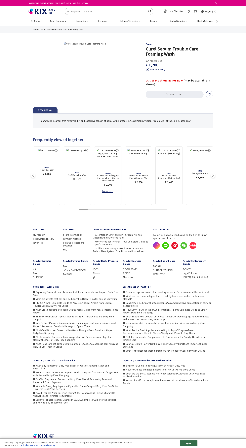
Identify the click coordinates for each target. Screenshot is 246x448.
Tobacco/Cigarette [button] (129, 20)
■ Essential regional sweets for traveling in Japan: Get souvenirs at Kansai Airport (166, 292)
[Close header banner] (216, 3)
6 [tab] (127, 209)
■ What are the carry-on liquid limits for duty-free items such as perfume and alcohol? (164, 297)
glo (94, 277)
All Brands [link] (35, 20)
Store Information (72, 234)
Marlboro (128, 277)
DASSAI (157, 266)
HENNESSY (159, 274)
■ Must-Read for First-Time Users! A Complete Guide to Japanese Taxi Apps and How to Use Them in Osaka (75, 345)
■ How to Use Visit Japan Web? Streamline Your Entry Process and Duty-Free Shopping (164, 325)
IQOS (96, 269)
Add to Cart (176, 94)
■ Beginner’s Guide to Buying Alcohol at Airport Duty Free (154, 365)
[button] (173, 11)
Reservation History (43, 238)
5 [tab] (118, 209)
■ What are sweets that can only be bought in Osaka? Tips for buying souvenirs (75, 299)
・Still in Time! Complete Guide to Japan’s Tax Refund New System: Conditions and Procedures (118, 250)
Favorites (38, 242)
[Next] (215, 21)
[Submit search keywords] (149, 11)
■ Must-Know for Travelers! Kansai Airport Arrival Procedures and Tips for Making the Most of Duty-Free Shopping (72, 338)
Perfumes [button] (103, 20)
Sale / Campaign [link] (58, 20)
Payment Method (72, 238)
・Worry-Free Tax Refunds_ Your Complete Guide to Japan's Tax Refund (120, 243)
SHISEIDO (38, 277)
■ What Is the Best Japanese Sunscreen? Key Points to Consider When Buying (164, 350)
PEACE (126, 273)
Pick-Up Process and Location (74, 244)
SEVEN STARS (130, 269)
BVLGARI (67, 274)
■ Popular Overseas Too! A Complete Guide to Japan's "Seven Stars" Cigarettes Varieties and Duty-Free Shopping (75, 374)
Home (35, 29)
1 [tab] (83, 209)
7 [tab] (136, 209)
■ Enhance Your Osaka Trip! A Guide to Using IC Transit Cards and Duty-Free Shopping (73, 318)
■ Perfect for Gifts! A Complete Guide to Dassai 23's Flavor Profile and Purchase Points (165, 382)
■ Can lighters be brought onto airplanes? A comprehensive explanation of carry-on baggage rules (167, 304)
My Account (39, 234)
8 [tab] (145, 209)
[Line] (165, 248)
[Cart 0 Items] (195, 11)
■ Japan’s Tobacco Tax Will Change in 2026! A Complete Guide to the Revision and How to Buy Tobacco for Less (74, 401)
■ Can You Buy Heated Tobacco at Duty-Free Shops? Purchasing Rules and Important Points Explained (72, 380)
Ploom (96, 273)
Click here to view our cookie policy (38, 445)
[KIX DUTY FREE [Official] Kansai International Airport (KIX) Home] (42, 11)
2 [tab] (92, 209)
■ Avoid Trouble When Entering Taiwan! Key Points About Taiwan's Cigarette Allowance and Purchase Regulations (74, 394)
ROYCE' (187, 269)
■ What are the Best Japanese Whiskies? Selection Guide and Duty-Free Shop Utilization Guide (164, 375)
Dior (35, 273)
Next (213, 175)
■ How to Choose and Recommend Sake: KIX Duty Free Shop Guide (159, 369)
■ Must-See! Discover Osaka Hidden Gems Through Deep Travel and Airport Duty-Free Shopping (73, 331)
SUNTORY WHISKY (163, 270)
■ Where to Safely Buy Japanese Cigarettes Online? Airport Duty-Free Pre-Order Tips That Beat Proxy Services (75, 387)
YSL (35, 269)
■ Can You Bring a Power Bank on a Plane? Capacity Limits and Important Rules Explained (165, 345)
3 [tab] (101, 209)
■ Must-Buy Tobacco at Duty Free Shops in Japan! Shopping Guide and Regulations (71, 367)
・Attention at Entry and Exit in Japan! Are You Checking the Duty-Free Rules (117, 236)
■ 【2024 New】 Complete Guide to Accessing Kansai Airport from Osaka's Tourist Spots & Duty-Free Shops (72, 304)
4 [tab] (109, 209)
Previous (33, 175)
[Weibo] (174, 248)
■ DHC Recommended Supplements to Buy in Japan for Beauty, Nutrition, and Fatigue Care (165, 338)
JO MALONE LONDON (74, 270)
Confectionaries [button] (177, 20)
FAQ (65, 249)
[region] (123, 443)
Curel (149, 44)
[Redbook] (192, 248)
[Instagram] (156, 248)
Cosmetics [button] (81, 20)
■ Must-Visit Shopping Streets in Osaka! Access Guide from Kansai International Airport (75, 311)
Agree (188, 443)
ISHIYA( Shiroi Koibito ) (195, 277)
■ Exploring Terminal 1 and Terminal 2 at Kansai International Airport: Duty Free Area (75, 293)
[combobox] (109, 11)
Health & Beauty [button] (205, 20)
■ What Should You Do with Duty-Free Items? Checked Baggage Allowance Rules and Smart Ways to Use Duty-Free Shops (166, 318)
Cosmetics (44, 29)
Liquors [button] (154, 20)
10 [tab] (163, 209)
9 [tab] (153, 209)
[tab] (45, 110)
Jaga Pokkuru (190, 273)
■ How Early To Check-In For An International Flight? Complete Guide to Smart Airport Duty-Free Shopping (165, 311)
